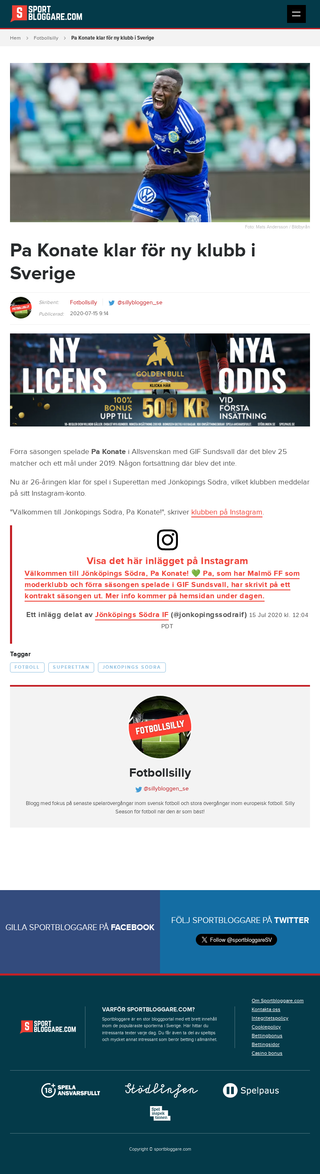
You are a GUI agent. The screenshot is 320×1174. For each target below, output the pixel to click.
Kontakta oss (266, 1009)
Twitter (291, 921)
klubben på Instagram (226, 512)
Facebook (133, 928)
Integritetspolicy (270, 1018)
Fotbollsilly (46, 38)
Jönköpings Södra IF (132, 615)
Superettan (71, 667)
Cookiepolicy (266, 1027)
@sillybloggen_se (140, 302)
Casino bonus (267, 1053)
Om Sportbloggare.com (278, 1000)
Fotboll (27, 667)
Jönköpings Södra (131, 667)
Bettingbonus (267, 1036)
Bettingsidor (266, 1044)
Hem (15, 38)
